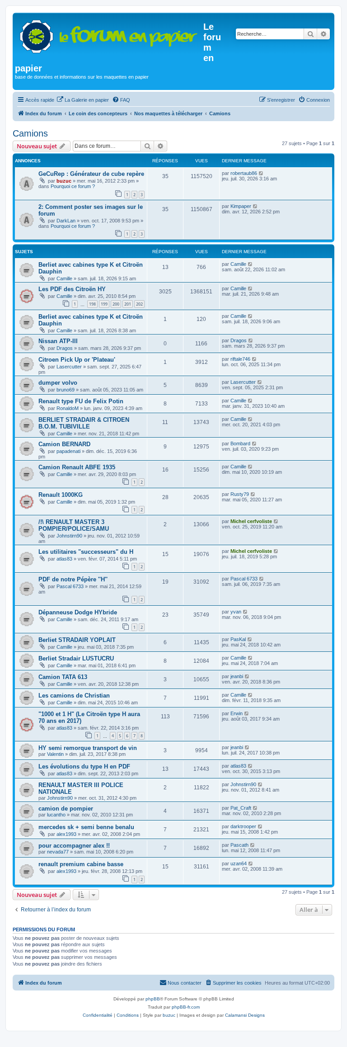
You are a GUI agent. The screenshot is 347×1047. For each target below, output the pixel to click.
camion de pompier (65, 808)
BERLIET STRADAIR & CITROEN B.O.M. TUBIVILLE (83, 423)
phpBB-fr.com (186, 1007)
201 (127, 304)
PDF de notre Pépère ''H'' (73, 579)
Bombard (240, 443)
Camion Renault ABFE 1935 (76, 467)
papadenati (68, 451)
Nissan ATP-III (58, 341)
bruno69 (65, 389)
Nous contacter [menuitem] (185, 983)
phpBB (152, 998)
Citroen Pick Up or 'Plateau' (76, 359)
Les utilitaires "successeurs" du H (85, 551)
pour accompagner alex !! (74, 845)
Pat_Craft (240, 808)
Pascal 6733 (70, 586)
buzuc (63, 181)
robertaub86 (243, 173)
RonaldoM (67, 408)
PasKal (238, 639)
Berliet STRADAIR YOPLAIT (77, 640)
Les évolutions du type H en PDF (84, 766)
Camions (30, 133)
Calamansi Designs (245, 1015)
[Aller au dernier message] (261, 173)
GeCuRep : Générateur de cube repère (91, 173)
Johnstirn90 (69, 535)
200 (116, 304)
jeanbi (236, 676)
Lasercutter (69, 366)
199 (104, 304)
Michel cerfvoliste (251, 521)
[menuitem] (82, 99)
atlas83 (64, 558)
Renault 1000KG (60, 494)
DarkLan (65, 220)
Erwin (236, 713)
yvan (235, 611)
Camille (64, 278)
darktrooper (243, 826)
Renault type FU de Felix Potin (80, 401)
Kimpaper (240, 206)
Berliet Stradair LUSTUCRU (76, 658)
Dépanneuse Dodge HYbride (77, 612)
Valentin (55, 754)
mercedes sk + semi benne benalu (86, 827)
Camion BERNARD (64, 444)
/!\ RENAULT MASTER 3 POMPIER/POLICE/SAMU (73, 525)
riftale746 (240, 359)
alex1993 (66, 834)
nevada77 (58, 851)
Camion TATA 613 (62, 677)
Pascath (239, 845)
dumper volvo (57, 382)
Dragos (64, 348)
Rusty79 (239, 494)
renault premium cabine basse (80, 864)
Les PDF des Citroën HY (72, 289)
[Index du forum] (109, 34)
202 (139, 304)
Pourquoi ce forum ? (73, 186)
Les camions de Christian (74, 695)
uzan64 (238, 863)
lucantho (56, 814)
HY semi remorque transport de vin (87, 748)
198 (92, 304)
